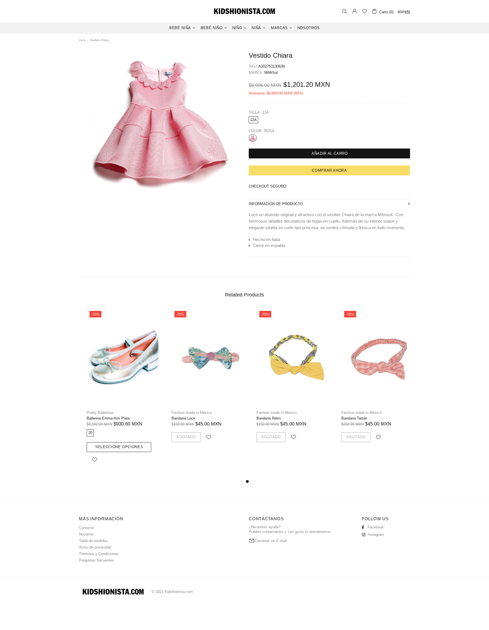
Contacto (86, 528)
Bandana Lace (175, 418)
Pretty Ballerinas (92, 412)
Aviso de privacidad (95, 547)
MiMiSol (271, 72)
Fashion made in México (184, 412)
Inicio (82, 40)
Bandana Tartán (346, 418)
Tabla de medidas (93, 541)
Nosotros (86, 534)
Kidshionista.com (244, 11)
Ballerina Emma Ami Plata (100, 418)
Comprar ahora (329, 170)
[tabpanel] (286, 381)
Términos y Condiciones (99, 554)
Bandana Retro (261, 418)
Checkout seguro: (268, 186)
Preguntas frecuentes (96, 560)
